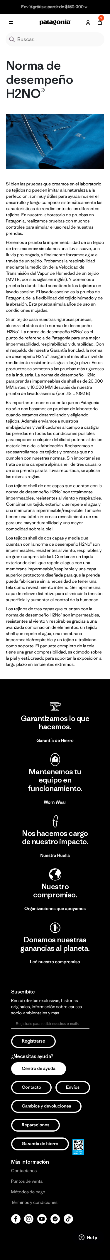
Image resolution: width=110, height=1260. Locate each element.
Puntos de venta (27, 1181)
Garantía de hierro (40, 1144)
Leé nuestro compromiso (55, 962)
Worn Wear (55, 802)
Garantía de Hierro (55, 740)
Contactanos (24, 1171)
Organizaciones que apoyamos (55, 909)
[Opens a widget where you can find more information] (88, 1238)
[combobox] (55, 39)
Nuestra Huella (55, 855)
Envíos (72, 1087)
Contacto (31, 1087)
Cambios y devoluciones (46, 1106)
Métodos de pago (28, 1192)
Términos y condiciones (34, 1202)
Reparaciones (35, 1125)
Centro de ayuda (38, 1068)
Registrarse (33, 1041)
